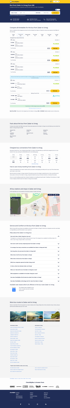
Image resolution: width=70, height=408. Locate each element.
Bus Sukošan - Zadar (14, 358)
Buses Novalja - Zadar (14, 338)
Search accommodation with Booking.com (18, 15)
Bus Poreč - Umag (38, 331)
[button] (35, 205)
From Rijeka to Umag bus (39, 336)
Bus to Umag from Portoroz (40, 332)
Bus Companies (19, 397)
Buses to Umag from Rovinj (40, 338)
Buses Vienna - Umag (38, 342)
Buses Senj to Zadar (13, 353)
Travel (31, 397)
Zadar (51, 194)
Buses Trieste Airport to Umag (40, 369)
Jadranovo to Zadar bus (14, 332)
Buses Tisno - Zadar (13, 360)
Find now (55, 48)
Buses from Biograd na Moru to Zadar (17, 327)
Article (45, 396)
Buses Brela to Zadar (14, 329)
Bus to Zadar (23, 378)
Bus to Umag (28, 378)
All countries (47, 397)
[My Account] (51, 1)
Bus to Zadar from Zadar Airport (16, 371)
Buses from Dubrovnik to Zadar (15, 331)
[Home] (14, 1)
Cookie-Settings (33, 396)
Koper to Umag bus (38, 327)
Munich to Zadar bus (14, 336)
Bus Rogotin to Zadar (14, 349)
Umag (57, 194)
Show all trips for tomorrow (35, 108)
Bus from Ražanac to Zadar (15, 347)
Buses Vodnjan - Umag (39, 343)
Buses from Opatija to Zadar (15, 340)
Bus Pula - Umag (38, 334)
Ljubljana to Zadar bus (14, 334)
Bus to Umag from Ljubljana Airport (41, 367)
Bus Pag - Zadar (13, 342)
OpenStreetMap (54, 215)
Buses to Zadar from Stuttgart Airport (16, 369)
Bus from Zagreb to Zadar (14, 362)
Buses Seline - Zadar (13, 351)
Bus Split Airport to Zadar (14, 367)
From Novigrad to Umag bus (40, 329)
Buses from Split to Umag (39, 340)
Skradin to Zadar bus (14, 354)
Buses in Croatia (18, 378)
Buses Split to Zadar (13, 356)
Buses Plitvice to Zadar (14, 343)
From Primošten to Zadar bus (15, 345)
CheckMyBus (12, 378)
